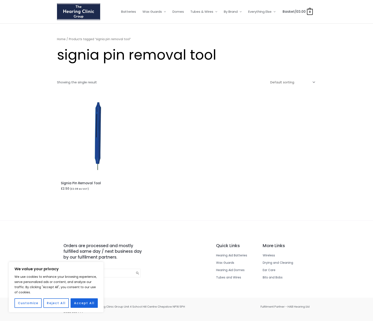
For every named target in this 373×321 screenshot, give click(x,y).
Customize (28, 303)
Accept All (84, 303)
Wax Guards (152, 11)
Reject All (56, 303)
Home (61, 39)
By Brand (231, 11)
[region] (56, 287)
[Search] (138, 273)
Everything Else (260, 11)
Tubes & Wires (201, 11)
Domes (178, 11)
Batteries (128, 11)
